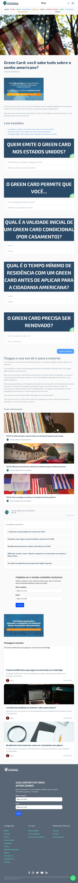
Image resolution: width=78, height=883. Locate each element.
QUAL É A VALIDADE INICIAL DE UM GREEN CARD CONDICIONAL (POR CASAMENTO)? (39, 229)
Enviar (19, 813)
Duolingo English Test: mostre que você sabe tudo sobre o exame (32, 134)
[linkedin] (46, 873)
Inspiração (8, 843)
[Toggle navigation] (73, 3)
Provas (6, 837)
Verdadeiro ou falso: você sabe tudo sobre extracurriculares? (31, 129)
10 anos (10, 251)
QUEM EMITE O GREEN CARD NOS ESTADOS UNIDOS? (39, 147)
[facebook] (29, 873)
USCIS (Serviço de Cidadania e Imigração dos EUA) (25, 162)
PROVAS (18, 9)
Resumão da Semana (11, 849)
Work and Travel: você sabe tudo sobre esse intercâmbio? (29, 132)
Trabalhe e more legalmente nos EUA (20, 208)
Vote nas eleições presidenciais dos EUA (21, 202)
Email (18, 595)
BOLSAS (7, 9)
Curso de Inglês (34, 834)
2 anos (10, 245)
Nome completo (21, 587)
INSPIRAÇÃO (35, 9)
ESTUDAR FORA (69, 9)
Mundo (6, 853)
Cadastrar (20, 605)
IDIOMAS (12, 9)
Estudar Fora (8, 856)
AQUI (27, 395)
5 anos (10, 296)
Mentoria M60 (33, 831)
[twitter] (37, 873)
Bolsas (6, 831)
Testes (6, 846)
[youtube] (42, 873)
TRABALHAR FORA (23, 11)
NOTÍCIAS (57, 11)
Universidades (9, 840)
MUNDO (62, 9)
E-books (56, 831)
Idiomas (7, 834)
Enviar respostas (65, 351)
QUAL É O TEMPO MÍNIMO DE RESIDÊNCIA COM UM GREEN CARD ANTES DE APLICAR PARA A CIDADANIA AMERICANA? (39, 276)
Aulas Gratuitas (58, 837)
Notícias (7, 862)
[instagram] (33, 873)
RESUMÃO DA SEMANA (52, 9)
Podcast (56, 834)
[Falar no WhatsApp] (73, 878)
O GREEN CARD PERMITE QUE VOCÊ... (39, 187)
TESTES (42, 9)
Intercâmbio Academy (36, 837)
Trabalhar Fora (9, 859)
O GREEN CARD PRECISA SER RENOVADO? (39, 321)
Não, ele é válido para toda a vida (19, 336)
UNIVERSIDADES (26, 9)
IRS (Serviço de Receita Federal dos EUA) (21, 168)
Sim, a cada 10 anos (14, 342)
